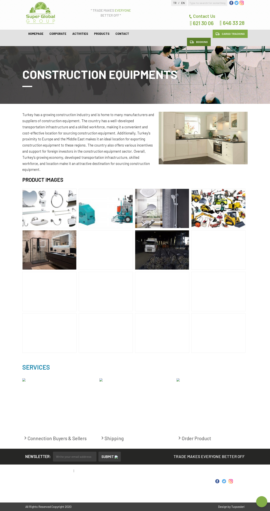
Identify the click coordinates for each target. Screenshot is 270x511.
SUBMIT (108, 456)
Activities (80, 33)
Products (102, 33)
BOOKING (201, 42)
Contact (122, 33)
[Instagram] (231, 481)
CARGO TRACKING (233, 33)
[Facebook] (217, 481)
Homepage (35, 33)
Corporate (57, 33)
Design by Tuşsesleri (231, 506)
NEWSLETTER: (38, 456)
